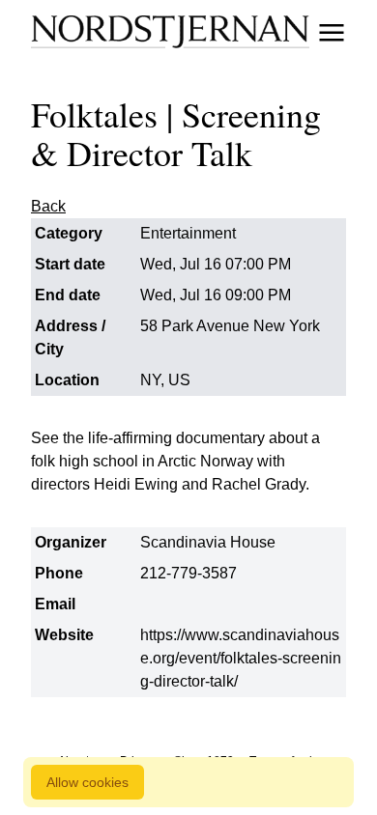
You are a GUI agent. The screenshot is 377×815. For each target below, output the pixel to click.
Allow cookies (87, 782)
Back (48, 206)
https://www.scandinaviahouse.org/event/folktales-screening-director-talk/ (240, 658)
